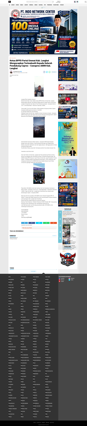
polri (34, 376)
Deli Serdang (35, 301)
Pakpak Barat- (11, 362)
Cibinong (47, 295)
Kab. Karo (47, 319)
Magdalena (47, 341)
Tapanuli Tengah (48, 406)
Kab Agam (10, 317)
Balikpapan (47, 282)
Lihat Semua (33, 271)
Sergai (46, 384)
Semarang (23, 384)
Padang (46, 354)
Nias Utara (47, 352)
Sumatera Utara (24, 397)
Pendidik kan (11, 373)
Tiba (22, 414)
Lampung (23, 338)
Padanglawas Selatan (13, 360)
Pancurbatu (47, 365)
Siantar (47, 387)
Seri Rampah (23, 387)
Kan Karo (47, 322)
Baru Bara (47, 284)
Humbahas (35, 309)
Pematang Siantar (37, 371)
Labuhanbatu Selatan (13, 336)
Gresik (22, 306)
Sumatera (35, 395)
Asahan (46, 279)
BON (34, 295)
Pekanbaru (23, 371)
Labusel (10, 338)
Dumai (46, 303)
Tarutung (23, 411)
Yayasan (62, 4)
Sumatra (35, 397)
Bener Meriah (23, 290)
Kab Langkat (48, 317)
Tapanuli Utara (24, 408)
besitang (35, 293)
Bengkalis (35, 290)
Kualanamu (47, 328)
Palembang (47, 362)
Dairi (46, 298)
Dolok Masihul (36, 303)
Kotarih (22, 328)
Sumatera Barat (48, 395)
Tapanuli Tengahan (12, 408)
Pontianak (10, 379)
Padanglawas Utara (25, 360)
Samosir (10, 381)
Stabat (22, 392)
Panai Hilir (23, 365)
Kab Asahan (23, 317)
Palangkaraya (24, 362)
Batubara (47, 287)
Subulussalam (48, 392)
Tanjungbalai (36, 403)
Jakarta (26, 4)
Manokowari (23, 346)
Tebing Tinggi (36, 411)
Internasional (36, 311)
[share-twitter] (47, 72)
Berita (9, 293)
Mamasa (34, 344)
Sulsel (22, 395)
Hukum (17, 4)
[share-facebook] (44, 72)
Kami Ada (52, 422)
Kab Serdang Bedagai (25, 319)
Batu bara (23, 287)
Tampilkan (54, 235)
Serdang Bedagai (36, 384)
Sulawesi (10, 395)
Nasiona (34, 349)
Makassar (10, 344)
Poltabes (47, 376)
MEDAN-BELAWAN (24, 349)
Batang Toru (11, 287)
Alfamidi (22, 279)
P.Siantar (35, 354)
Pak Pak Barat (48, 360)
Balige (34, 282)
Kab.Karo (10, 322)
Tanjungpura (11, 406)
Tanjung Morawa (24, 403)
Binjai (46, 293)
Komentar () (54, 71)
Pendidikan (49, 4)
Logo (46, 338)
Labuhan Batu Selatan (25, 333)
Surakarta (35, 400)
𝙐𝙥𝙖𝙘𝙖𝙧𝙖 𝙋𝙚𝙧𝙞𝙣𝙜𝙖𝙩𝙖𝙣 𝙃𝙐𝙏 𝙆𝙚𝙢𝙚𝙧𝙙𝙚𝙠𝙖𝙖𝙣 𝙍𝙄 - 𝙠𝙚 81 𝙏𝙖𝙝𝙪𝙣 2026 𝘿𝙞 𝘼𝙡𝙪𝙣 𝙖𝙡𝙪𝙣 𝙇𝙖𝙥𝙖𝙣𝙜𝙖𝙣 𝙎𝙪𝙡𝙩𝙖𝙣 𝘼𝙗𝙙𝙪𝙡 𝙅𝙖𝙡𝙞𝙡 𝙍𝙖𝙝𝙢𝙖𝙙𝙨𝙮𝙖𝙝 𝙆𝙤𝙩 (69, 222)
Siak (34, 387)
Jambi (22, 314)
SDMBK (22, 381)
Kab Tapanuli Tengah (37, 319)
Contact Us (39, 422)
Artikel (34, 279)
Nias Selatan (35, 352)
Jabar (46, 311)
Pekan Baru (10, 371)
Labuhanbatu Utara (25, 336)
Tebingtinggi (48, 411)
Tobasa (10, 416)
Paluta (9, 365)
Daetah (34, 298)
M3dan (9, 341)
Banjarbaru (35, 284)
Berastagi (47, 290)
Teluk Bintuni (11, 414)
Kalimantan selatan (25, 322)
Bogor (22, 295)
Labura (46, 336)
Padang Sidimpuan (37, 357)
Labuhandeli (35, 336)
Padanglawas (48, 357)
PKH (45, 4)
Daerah (12, 4)
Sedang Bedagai (48, 381)
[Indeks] (75, 2)
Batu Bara (35, 287)
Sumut (9, 400)
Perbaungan (35, 373)
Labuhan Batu (11, 333)
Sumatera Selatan (12, 397)
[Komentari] (53, 223)
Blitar (9, 295)
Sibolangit (10, 389)
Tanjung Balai (11, 403)
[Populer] (77, 2)
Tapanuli (22, 406)
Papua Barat (23, 368)
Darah (9, 301)
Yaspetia (35, 416)
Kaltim (34, 322)
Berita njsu (23, 293)
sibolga (22, 389)
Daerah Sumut (24, 298)
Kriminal (31, 4)
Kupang (22, 330)
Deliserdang (48, 301)
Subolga (34, 392)
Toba (46, 414)
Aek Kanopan (11, 279)
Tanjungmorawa (48, 403)
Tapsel (34, 408)
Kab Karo (35, 317)
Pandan (10, 368)
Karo (9, 325)
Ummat (22, 416)
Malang (22, 344)
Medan (36, 4)
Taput (9, 411)
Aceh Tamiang (36, 276)
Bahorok (10, 282)
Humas (21, 4)
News (9, 352)
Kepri (22, 325)
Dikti (22, 303)
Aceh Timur (47, 276)
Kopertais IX (11, 328)
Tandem (46, 400)
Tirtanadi (35, 414)
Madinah (35, 341)
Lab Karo (47, 330)
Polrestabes (56, 4)
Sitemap (47, 422)
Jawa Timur (47, 314)
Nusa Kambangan (24, 354)
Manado (47, 344)
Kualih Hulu (11, 330)
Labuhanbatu (48, 333)
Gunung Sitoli (36, 306)
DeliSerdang (11, 303)
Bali (21, 282)
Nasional (41, 4)
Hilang (46, 306)
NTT (9, 354)
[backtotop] (43, 274)
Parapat (34, 368)
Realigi (22, 379)
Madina (22, 341)
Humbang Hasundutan (50, 309)
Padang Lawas (11, 357)
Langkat (34, 338)
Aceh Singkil (23, 276)
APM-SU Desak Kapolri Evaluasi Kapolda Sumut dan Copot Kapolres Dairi (69, 213)
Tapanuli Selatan (36, 406)
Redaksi (43, 422)
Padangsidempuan (37, 360)
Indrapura (23, 311)
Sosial (9, 392)
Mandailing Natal (12, 346)
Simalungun (47, 389)
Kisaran (34, 325)
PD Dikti (47, 368)
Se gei (34, 381)
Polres (9, 376)
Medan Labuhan (11, 349)
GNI (9, 306)
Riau (34, 379)
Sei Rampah (10, 384)
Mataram (35, 346)
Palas (34, 362)
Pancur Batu (35, 365)
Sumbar (47, 397)
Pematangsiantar (49, 371)
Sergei (9, 387)
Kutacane (35, 330)
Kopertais (47, 325)
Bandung (22, 284)
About (34, 422)
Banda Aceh (10, 284)
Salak (46, 379)
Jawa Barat (35, 314)
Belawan (10, 290)
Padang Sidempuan (25, 357)
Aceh (9, 276)
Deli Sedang (23, 301)
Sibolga (34, 389)
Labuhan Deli (35, 333)
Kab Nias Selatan (12, 319)
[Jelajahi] (85, 2)
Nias (22, 352)
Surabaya (23, 400)
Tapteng (47, 408)
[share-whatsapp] (50, 72)
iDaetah (10, 311)
